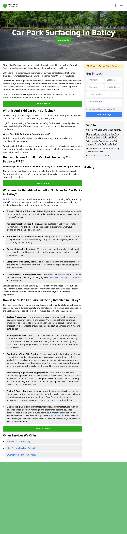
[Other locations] (115, 5)
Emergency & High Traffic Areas (21, 454)
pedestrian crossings (59, 277)
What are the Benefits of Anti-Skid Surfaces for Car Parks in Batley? (102, 143)
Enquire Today (43, 103)
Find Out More (43, 428)
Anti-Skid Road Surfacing (18, 441)
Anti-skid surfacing (12, 199)
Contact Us (63, 40)
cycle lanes (75, 277)
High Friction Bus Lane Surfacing (22, 448)
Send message (104, 114)
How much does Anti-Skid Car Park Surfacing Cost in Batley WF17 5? (102, 135)
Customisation (56, 415)
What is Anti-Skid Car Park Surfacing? (103, 129)
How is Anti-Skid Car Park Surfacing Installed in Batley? (103, 150)
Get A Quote (43, 183)
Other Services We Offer (97, 155)
